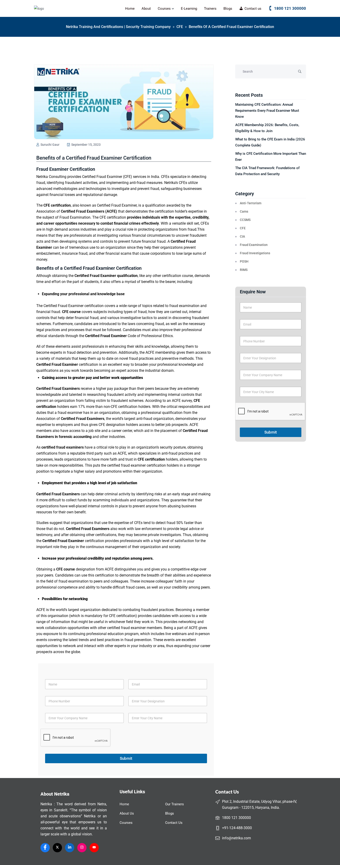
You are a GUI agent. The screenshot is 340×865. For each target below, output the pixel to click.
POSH (244, 261)
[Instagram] (82, 847)
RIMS (243, 270)
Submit (270, 432)
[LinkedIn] (69, 847)
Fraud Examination (254, 245)
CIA (242, 236)
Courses (164, 8)
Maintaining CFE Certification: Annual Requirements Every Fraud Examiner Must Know (267, 110)
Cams (244, 211)
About (146, 8)
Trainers (210, 8)
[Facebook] (45, 847)
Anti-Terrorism (250, 203)
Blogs (227, 8)
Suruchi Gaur (49, 144)
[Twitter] (57, 847)
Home (130, 8)
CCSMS (245, 220)
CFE (243, 228)
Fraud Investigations (255, 253)
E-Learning (189, 8)
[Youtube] (94, 847)
